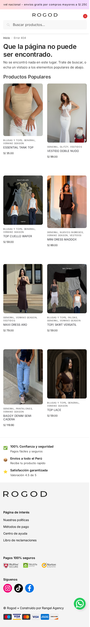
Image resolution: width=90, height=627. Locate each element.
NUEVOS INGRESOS (71, 232)
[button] (82, 15)
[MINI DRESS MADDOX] (67, 201)
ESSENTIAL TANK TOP (18, 147)
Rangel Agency (53, 608)
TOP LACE (54, 410)
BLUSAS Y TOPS (12, 140)
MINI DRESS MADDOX (62, 239)
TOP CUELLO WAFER (17, 236)
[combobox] (45, 24)
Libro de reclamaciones (19, 540)
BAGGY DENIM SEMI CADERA (17, 417)
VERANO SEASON (13, 143)
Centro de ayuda (15, 533)
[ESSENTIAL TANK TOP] (23, 109)
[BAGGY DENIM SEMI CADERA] (23, 376)
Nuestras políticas (16, 520)
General (29, 140)
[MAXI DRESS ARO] (23, 288)
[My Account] (74, 15)
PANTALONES (24, 408)
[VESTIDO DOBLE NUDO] (67, 113)
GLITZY (64, 146)
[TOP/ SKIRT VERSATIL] (67, 288)
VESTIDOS (76, 146)
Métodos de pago (16, 526)
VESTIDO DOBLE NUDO (63, 151)
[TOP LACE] (67, 374)
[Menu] (9, 15)
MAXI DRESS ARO (15, 324)
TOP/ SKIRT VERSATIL (61, 324)
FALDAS (72, 317)
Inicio (6, 37)
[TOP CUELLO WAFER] (23, 200)
